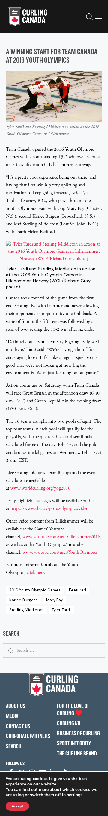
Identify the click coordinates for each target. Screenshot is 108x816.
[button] (98, 16)
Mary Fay (54, 600)
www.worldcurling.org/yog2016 (40, 488)
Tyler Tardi (61, 609)
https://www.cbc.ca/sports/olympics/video (49, 508)
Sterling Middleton (26, 609)
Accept (17, 806)
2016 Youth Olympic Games (35, 590)
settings (74, 795)
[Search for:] (54, 650)
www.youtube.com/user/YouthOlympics (60, 552)
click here (35, 573)
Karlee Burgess (23, 600)
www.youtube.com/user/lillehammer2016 (61, 537)
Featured (77, 590)
